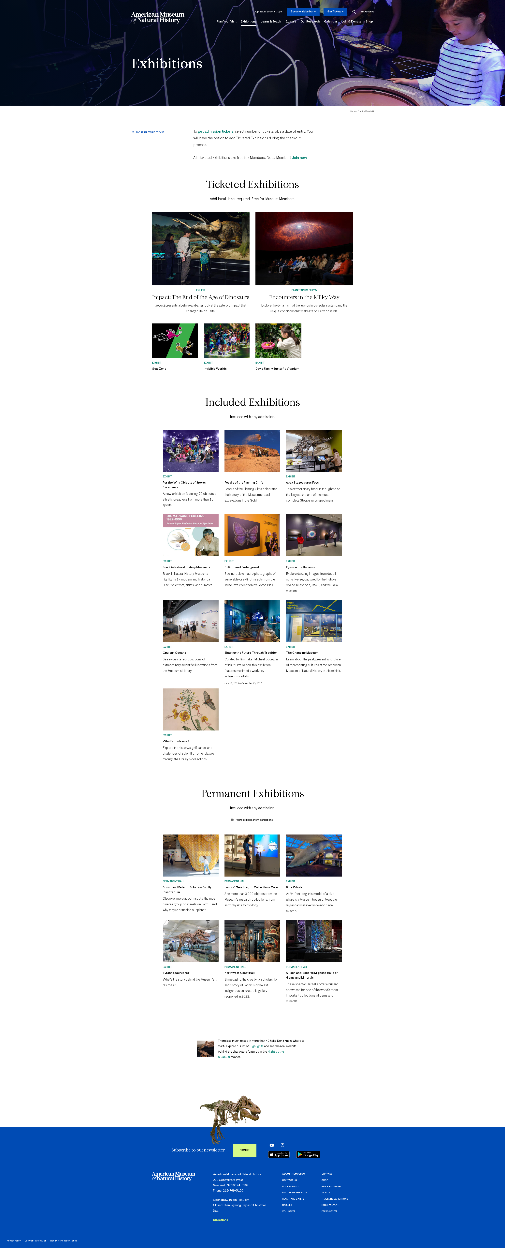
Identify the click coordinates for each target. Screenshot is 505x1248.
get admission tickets (215, 131)
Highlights (257, 1046)
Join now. (299, 158)
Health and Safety (293, 1199)
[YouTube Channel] (270, 1145)
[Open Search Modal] (354, 12)
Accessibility (290, 1186)
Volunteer (288, 1211)
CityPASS (327, 1174)
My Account (367, 12)
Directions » (221, 1220)
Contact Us (289, 1180)
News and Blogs (331, 1186)
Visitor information (294, 1193)
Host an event (330, 1205)
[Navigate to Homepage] (157, 17)
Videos (326, 1193)
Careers (287, 1205)
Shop (325, 1180)
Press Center (330, 1211)
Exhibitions (166, 64)
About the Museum (293, 1174)
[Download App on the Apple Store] (279, 1154)
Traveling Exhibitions (335, 1199)
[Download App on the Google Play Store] (308, 1154)
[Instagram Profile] (281, 1145)
